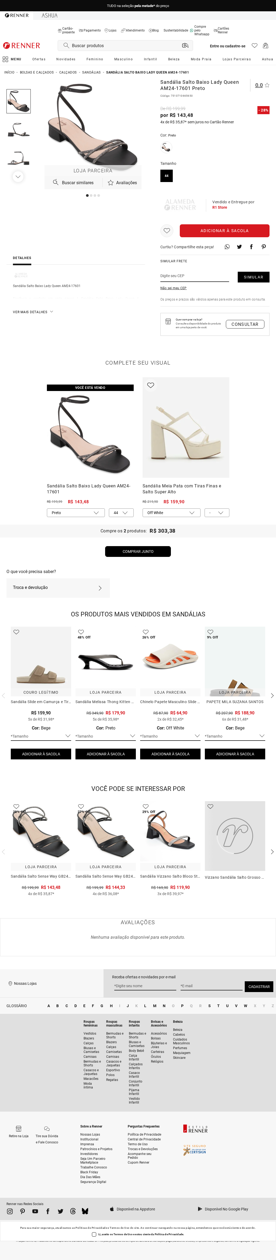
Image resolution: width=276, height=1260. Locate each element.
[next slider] (2, 695)
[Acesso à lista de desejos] (254, 47)
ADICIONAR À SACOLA (41, 754)
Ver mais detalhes (30, 312)
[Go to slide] (87, 195)
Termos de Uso (119, 1227)
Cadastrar (259, 987)
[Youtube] (35, 1212)
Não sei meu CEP (173, 288)
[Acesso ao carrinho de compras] (265, 47)
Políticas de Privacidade (91, 1227)
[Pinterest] (22, 1212)
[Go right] (19, 176)
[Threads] (73, 1212)
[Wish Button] (166, 230)
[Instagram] (9, 1212)
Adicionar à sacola (225, 230)
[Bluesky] (85, 1212)
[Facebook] (47, 1212)
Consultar (245, 324)
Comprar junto (138, 551)
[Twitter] (60, 1212)
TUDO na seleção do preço (138, 6)
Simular (254, 277)
